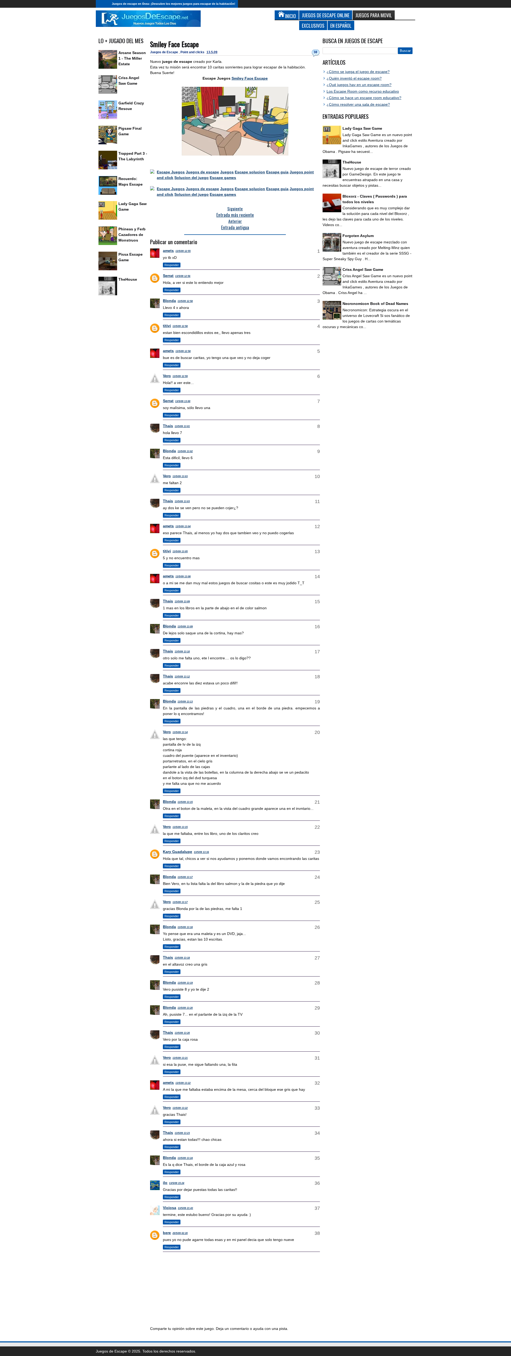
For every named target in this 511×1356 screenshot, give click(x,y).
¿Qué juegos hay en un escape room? (359, 85)
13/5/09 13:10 (182, 651)
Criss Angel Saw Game (363, 269)
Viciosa (169, 1208)
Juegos (227, 172)
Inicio (102, 4)
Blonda (169, 301)
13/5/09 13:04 (183, 526)
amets (168, 250)
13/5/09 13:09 (182, 601)
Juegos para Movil (373, 15)
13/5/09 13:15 (185, 802)
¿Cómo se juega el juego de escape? (358, 72)
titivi (167, 326)
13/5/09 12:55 (183, 251)
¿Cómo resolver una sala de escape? (358, 104)
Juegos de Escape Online (325, 15)
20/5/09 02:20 (180, 1233)
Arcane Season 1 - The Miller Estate (132, 58)
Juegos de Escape (164, 52)
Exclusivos (313, 25)
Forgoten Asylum (358, 236)
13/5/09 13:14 (180, 732)
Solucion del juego (191, 177)
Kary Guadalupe (177, 851)
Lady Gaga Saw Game (362, 128)
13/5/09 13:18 (185, 927)
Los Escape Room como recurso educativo (363, 91)
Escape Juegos (171, 172)
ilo (165, 1183)
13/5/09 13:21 (180, 1058)
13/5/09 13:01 (182, 426)
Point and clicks (192, 52)
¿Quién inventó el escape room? (354, 78)
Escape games (223, 177)
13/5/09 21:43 (185, 1208)
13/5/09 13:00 (182, 401)
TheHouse (127, 279)
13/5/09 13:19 (185, 983)
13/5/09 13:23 (182, 1133)
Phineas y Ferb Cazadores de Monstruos (132, 234)
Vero (167, 376)
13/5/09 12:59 (180, 376)
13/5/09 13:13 (185, 701)
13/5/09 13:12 (182, 676)
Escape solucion (250, 172)
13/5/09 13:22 (183, 1083)
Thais (168, 426)
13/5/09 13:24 (185, 1158)
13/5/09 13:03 (180, 476)
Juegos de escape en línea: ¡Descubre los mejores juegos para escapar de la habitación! (173, 3)
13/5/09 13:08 (183, 576)
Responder (171, 265)
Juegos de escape (202, 172)
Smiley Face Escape (174, 44)
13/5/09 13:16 (201, 852)
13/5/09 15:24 (176, 1183)
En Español (341, 25)
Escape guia (277, 172)
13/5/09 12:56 (182, 276)
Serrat (168, 275)
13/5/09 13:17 (185, 877)
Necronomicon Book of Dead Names (375, 303)
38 (315, 52)
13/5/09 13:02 (185, 451)
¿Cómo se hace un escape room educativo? (364, 98)
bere (167, 1233)
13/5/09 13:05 (180, 551)
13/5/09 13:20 (185, 1008)
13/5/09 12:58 (185, 301)
